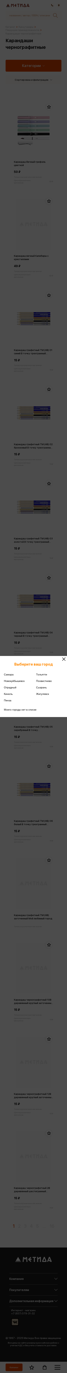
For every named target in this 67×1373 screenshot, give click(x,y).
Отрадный (10, 687)
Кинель (8, 693)
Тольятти (41, 674)
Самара (9, 674)
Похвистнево (44, 680)
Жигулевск (42, 693)
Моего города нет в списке (20, 709)
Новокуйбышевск (14, 680)
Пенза (7, 700)
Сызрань (41, 687)
